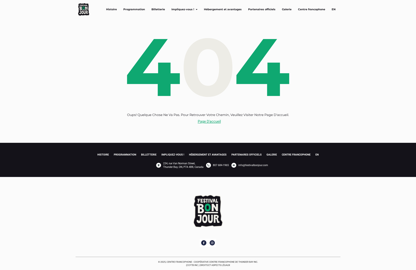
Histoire (111, 9)
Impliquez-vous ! (182, 9)
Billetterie (158, 9)
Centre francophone (311, 9)
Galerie (287, 9)
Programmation (134, 9)
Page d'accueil (209, 121)
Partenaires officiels (261, 9)
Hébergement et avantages (223, 9)
